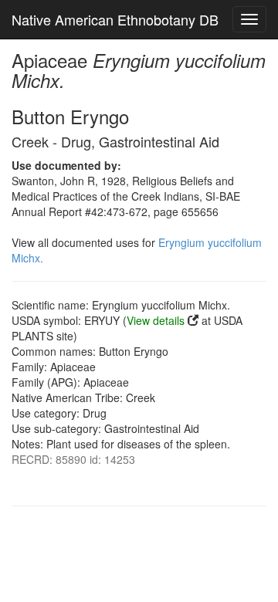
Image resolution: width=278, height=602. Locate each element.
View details (156, 320)
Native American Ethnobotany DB (115, 19)
